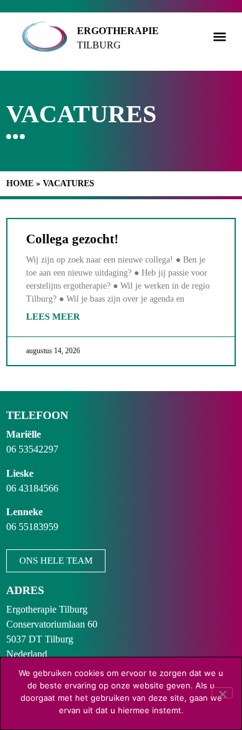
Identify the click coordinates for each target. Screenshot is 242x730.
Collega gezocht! (72, 239)
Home (20, 183)
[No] (222, 692)
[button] (219, 36)
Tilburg (99, 45)
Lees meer (53, 317)
